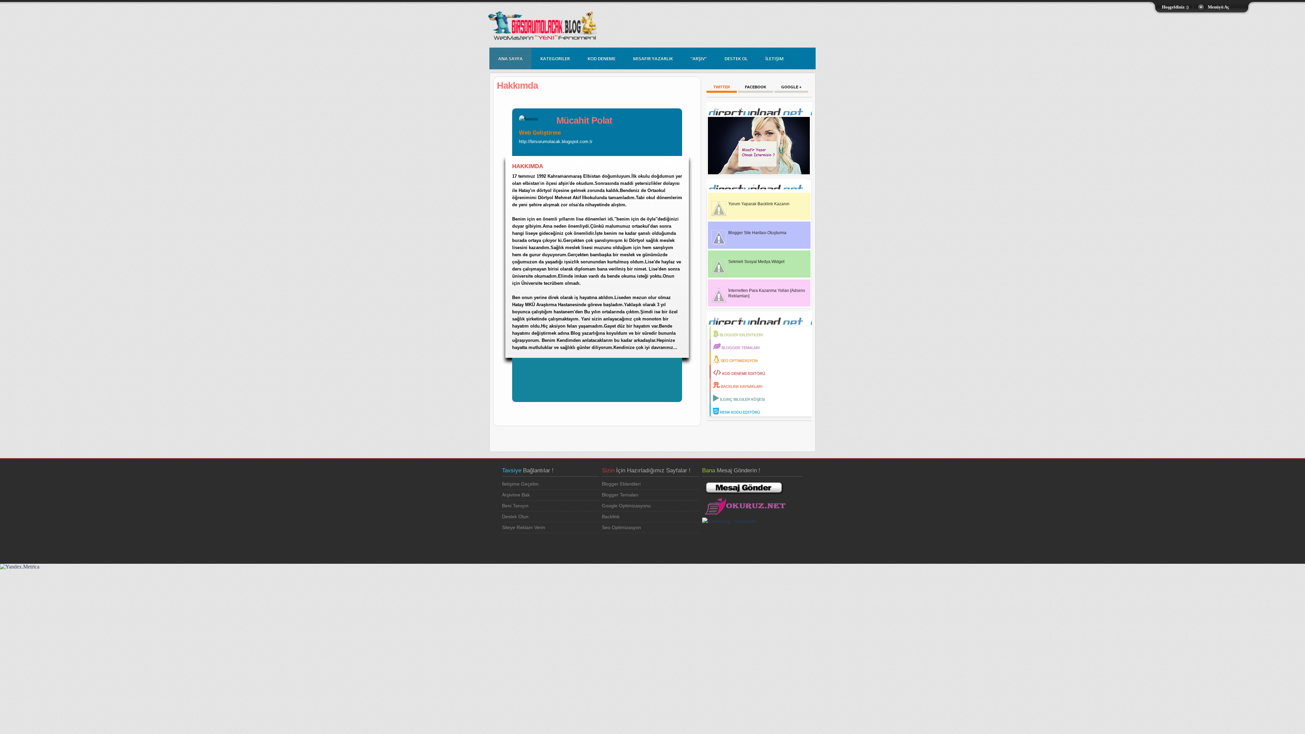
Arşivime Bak (516, 494)
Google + (791, 87)
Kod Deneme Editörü (743, 373)
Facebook (755, 87)
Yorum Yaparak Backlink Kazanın (758, 204)
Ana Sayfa (510, 58)
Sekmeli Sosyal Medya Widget (756, 261)
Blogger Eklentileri (741, 335)
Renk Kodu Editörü (740, 412)
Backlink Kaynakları (741, 386)
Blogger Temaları (740, 348)
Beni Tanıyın (515, 505)
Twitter (721, 87)
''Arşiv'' (699, 58)
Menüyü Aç (1218, 7)
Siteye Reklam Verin (523, 527)
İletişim (774, 58)
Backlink (611, 516)
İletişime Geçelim (520, 484)
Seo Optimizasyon (739, 361)
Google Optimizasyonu (626, 505)
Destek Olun (515, 516)
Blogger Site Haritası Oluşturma (757, 232)
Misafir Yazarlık (653, 58)
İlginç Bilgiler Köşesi (742, 399)
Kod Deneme (601, 58)
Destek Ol (736, 58)
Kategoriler (555, 58)
